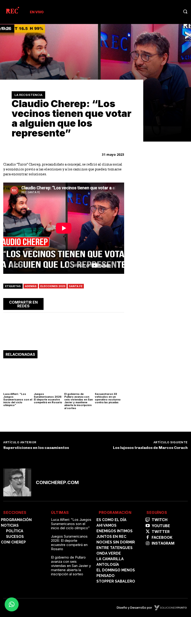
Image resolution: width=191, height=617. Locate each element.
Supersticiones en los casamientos (36, 447)
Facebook (162, 537)
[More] (119, 303)
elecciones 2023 (52, 286)
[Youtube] (147, 526)
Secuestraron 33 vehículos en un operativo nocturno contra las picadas (108, 398)
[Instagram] (147, 543)
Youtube (161, 526)
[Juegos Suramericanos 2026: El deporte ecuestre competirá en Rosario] (48, 376)
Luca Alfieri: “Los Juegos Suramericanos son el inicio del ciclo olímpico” (17, 399)
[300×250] (159, 256)
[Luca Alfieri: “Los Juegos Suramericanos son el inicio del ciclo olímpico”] (18, 376)
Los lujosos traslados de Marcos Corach (150, 447)
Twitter (161, 531)
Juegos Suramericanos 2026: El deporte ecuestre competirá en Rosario (48, 398)
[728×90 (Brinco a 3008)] (63, 336)
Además (31, 286)
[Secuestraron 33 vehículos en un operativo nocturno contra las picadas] (109, 376)
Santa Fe (75, 286)
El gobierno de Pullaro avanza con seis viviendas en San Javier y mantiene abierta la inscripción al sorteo (78, 401)
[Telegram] (108, 303)
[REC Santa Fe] (12, 11)
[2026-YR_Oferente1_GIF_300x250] (159, 202)
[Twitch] (147, 520)
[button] (185, 11)
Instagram (163, 543)
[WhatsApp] (97, 303)
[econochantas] (159, 320)
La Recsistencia (28, 95)
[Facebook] (76, 303)
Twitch (159, 520)
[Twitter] (87, 303)
